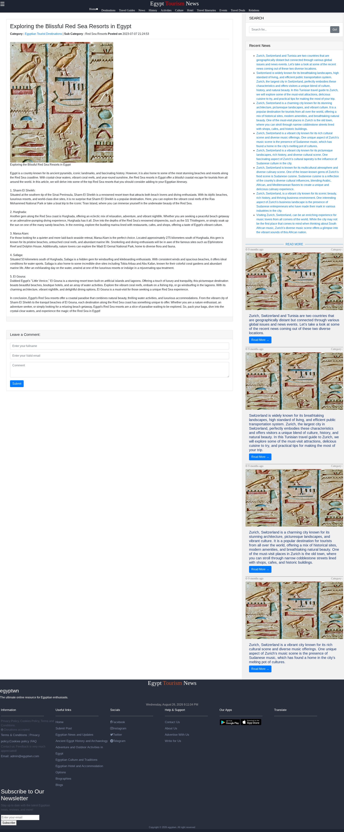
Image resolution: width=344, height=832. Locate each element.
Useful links (63, 710)
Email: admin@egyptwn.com (20, 756)
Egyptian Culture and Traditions (76, 760)
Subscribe (8, 822)
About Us (171, 728)
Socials (115, 710)
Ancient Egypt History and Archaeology (82, 741)
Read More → (260, 339)
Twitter (117, 734)
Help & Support (175, 710)
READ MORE (294, 244)
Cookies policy (19, 741)
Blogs (59, 785)
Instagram (119, 728)
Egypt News (174, 3)
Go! (335, 29)
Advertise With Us (177, 734)
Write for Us (173, 741)
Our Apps (225, 710)
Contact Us (172, 722)
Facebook (118, 722)
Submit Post (64, 728)
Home (59, 722)
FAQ (34, 741)
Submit (16, 383)
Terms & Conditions (14, 735)
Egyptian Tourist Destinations (43, 33)
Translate (280, 710)
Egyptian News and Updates (74, 734)
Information (8, 710)
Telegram (119, 741)
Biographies (63, 778)
